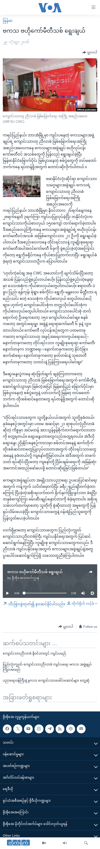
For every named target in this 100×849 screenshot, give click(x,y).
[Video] (44, 843)
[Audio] (65, 843)
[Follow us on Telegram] (49, 728)
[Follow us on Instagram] (38, 728)
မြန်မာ (8, 21)
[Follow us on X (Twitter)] (17, 728)
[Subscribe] (81, 728)
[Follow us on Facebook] (7, 728)
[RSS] (60, 728)
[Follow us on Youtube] (28, 728)
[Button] (89, 52)
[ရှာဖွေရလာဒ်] (86, 843)
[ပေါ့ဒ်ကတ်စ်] (70, 728)
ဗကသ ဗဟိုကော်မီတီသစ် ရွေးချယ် (35, 572)
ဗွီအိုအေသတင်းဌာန (25, 578)
